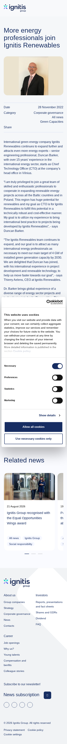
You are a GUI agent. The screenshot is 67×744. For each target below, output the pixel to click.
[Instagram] (30, 705)
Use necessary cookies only (33, 438)
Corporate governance (48, 112)
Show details (47, 415)
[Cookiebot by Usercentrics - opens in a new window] (47, 302)
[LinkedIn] (14, 705)
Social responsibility (20, 544)
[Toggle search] (48, 8)
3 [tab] (40, 554)
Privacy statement (14, 729)
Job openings (12, 642)
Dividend (41, 618)
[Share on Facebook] (57, 127)
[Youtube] (22, 705)
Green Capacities (51, 121)
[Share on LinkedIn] (61, 127)
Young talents (12, 654)
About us (9, 595)
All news (57, 117)
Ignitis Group (32, 538)
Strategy (9, 607)
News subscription (21, 694)
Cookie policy (22, 351)
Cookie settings (13, 734)
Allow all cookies (33, 426)
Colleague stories (14, 670)
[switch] (57, 378)
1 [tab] (26, 554)
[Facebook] (6, 705)
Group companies (14, 602)
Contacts (9, 625)
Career (8, 636)
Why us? (9, 648)
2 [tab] (33, 554)
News (7, 619)
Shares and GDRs (46, 612)
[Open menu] (59, 8)
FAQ (38, 624)
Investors (42, 595)
